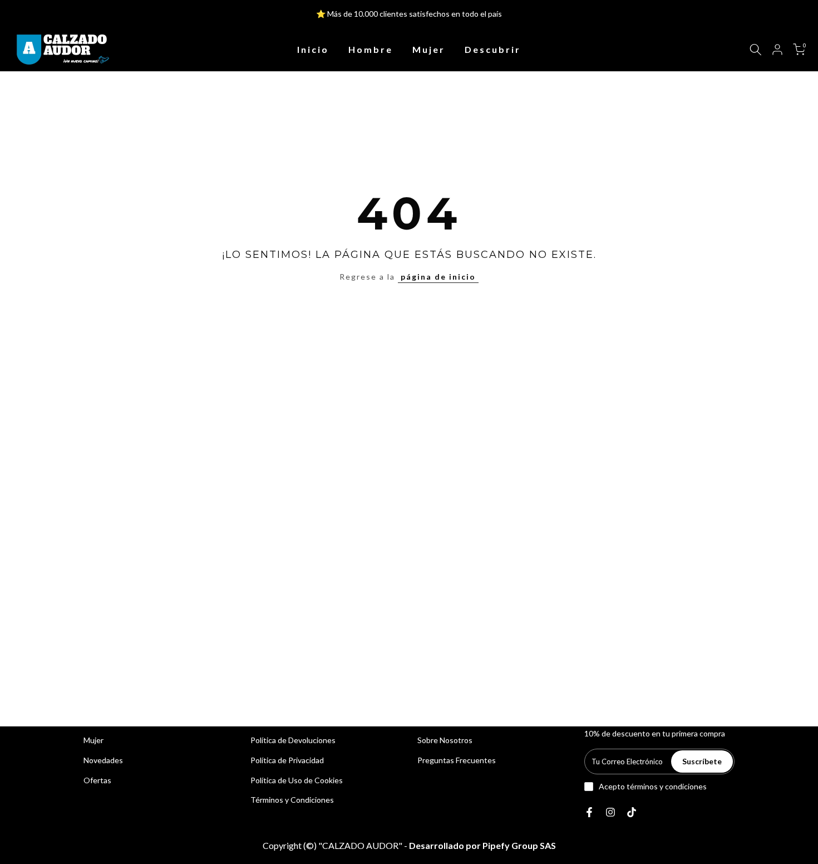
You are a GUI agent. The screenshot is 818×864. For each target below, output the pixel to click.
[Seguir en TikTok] (632, 812)
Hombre (370, 49)
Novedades (103, 760)
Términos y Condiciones (292, 799)
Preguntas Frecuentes (456, 760)
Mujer (428, 49)
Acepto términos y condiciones (653, 786)
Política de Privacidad (287, 760)
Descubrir (493, 49)
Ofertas (97, 780)
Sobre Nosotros (444, 740)
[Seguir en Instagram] (610, 812)
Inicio (313, 49)
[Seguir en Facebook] (589, 812)
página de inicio (438, 276)
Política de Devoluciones (293, 740)
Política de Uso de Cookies (296, 780)
